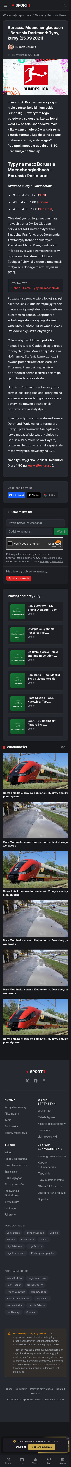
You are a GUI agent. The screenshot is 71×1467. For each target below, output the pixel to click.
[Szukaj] (64, 5)
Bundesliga (27, 1239)
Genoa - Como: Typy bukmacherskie (35, 288)
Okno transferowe (16, 1165)
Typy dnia (44, 1173)
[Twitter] (27, 1080)
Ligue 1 (44, 1239)
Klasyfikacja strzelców (52, 1123)
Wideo (8, 1152)
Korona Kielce (15, 1305)
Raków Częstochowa (18, 1298)
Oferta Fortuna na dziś (52, 1192)
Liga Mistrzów (15, 1246)
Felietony (10, 1214)
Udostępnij (18, 495)
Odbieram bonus (42, 1447)
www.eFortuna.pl (39, 465)
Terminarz (44, 1130)
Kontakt (60, 1389)
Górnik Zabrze (35, 1285)
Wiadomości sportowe (17, 15)
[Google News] (44, 1080)
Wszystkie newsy (15, 1107)
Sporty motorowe (16, 1132)
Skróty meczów (14, 1184)
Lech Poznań (14, 1285)
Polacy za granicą (16, 1158)
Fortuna (43, 202)
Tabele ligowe (46, 1117)
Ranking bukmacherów (52, 1156)
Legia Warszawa (37, 1278)
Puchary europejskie (43, 1253)
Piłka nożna (12, 1113)
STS (42, 195)
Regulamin (21, 1389)
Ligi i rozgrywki (47, 1136)
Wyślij (61, 531)
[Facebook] (35, 1080)
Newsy (39, 15)
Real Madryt (13, 1312)
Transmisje (11, 1171)
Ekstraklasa (13, 1232)
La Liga (54, 1232)
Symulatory (12, 1201)
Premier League (35, 1232)
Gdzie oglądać (13, 1178)
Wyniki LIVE (45, 1110)
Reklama (35, 1393)
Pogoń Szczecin (16, 1291)
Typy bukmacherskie (51, 1179)
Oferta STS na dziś (50, 1186)
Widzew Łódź (38, 1291)
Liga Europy (35, 1246)
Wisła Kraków (14, 1278)
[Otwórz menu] (5, 5)
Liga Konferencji (16, 1253)
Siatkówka (11, 1126)
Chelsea (31, 1312)
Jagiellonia (42, 1298)
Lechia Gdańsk (37, 1305)
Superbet (45, 209)
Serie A (11, 1239)
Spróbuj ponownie (19, 578)
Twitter (35, 495)
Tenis (8, 1120)
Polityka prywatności (41, 1389)
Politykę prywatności (51, 561)
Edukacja (10, 1208)
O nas (9, 1389)
